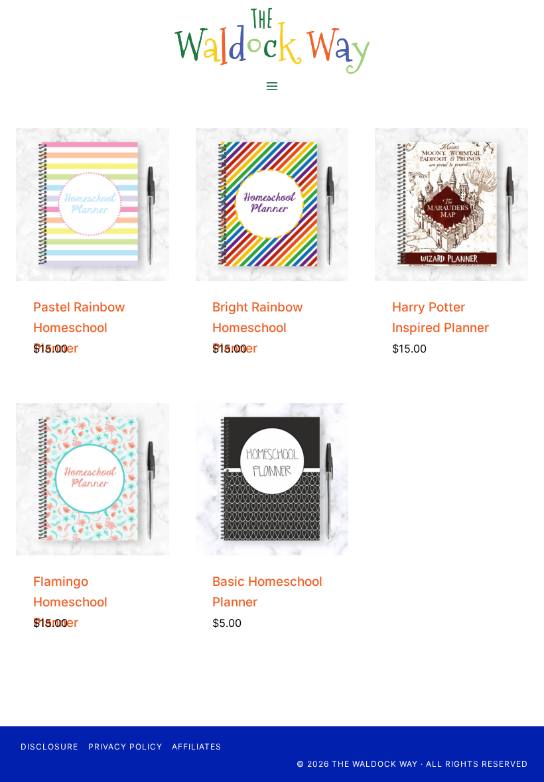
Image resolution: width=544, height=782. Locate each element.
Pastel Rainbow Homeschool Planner (79, 328)
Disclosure (49, 747)
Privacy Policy (125, 747)
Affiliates (197, 747)
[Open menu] (272, 86)
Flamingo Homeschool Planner (70, 602)
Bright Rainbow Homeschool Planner (257, 328)
